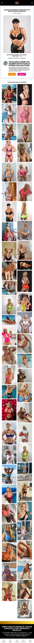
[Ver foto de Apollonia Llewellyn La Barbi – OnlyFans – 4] (9, 131)
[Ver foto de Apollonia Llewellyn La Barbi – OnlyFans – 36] (9, 432)
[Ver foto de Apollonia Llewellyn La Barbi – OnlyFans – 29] (24, 361)
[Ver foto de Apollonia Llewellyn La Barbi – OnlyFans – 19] (9, 270)
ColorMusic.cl (23, 632)
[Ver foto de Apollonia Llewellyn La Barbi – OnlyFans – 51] (9, 572)
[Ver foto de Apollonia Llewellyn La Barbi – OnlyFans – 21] (9, 288)
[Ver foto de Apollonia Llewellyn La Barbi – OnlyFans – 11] (9, 191)
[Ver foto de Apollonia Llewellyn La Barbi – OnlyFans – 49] (9, 552)
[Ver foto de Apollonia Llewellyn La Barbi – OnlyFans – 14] (24, 230)
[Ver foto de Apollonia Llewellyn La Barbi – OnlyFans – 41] (9, 474)
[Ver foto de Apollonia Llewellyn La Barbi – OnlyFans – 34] (9, 409)
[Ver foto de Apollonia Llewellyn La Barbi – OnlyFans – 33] (9, 392)
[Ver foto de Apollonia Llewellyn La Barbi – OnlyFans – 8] (24, 172)
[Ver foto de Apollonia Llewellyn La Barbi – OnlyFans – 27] (24, 343)
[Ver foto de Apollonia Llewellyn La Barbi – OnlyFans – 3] (24, 114)
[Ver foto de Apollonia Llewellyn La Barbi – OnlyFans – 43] (9, 493)
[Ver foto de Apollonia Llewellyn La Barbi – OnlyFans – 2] (9, 113)
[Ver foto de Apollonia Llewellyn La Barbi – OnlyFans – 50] (24, 569)
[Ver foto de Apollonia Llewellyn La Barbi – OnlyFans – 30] (9, 374)
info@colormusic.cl (22, 635)
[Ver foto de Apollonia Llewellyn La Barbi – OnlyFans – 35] (24, 412)
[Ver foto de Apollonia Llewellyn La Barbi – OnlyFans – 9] (9, 172)
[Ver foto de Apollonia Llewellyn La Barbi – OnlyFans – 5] (24, 133)
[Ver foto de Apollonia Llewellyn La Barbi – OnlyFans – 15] (9, 231)
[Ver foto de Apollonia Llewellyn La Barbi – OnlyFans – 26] (9, 335)
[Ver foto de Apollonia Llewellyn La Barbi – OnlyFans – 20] (24, 281)
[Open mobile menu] (32, 2)
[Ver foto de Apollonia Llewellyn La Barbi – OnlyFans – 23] (9, 304)
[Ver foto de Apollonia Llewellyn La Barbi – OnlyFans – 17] (9, 251)
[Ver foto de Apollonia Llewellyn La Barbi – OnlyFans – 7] (24, 152)
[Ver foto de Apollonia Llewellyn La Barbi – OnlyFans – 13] (9, 212)
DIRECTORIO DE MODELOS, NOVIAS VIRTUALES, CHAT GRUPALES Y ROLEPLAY (17, 629)
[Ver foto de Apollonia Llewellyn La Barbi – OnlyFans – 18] (24, 265)
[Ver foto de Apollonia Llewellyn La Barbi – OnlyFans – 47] (9, 532)
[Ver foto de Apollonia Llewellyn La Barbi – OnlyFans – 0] (9, 93)
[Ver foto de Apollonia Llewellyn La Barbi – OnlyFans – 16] (24, 250)
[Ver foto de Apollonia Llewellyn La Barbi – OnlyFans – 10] (24, 191)
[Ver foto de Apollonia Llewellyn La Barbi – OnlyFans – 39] (9, 454)
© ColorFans (6, 632)
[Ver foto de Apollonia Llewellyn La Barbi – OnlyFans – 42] (24, 491)
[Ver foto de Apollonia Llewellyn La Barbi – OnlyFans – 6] (9, 151)
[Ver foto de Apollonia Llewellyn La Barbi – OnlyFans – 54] (24, 608)
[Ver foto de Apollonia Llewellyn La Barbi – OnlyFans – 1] (24, 94)
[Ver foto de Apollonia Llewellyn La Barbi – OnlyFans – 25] (9, 320)
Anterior (12, 74)
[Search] (2, 2)
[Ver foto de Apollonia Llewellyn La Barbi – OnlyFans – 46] (24, 530)
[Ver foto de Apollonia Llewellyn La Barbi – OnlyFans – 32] (24, 392)
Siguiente (22, 74)
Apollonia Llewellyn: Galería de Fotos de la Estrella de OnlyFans (17, 10)
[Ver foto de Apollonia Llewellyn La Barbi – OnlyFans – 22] (24, 302)
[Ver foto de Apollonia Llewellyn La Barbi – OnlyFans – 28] (9, 355)
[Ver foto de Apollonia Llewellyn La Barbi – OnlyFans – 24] (24, 322)
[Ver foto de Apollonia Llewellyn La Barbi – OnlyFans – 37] (24, 432)
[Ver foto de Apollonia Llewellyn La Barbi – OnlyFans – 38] (24, 452)
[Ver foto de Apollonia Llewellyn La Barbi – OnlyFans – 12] (24, 211)
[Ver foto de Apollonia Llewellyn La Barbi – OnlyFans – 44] (24, 511)
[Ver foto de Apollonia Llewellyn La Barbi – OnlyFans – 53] (9, 591)
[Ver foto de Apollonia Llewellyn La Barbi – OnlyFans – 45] (9, 513)
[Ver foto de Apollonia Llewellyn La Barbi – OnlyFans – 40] (24, 471)
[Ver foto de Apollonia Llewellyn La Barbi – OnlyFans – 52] (24, 589)
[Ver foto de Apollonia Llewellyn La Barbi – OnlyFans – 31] (24, 376)
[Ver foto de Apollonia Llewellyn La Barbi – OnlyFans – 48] (24, 550)
